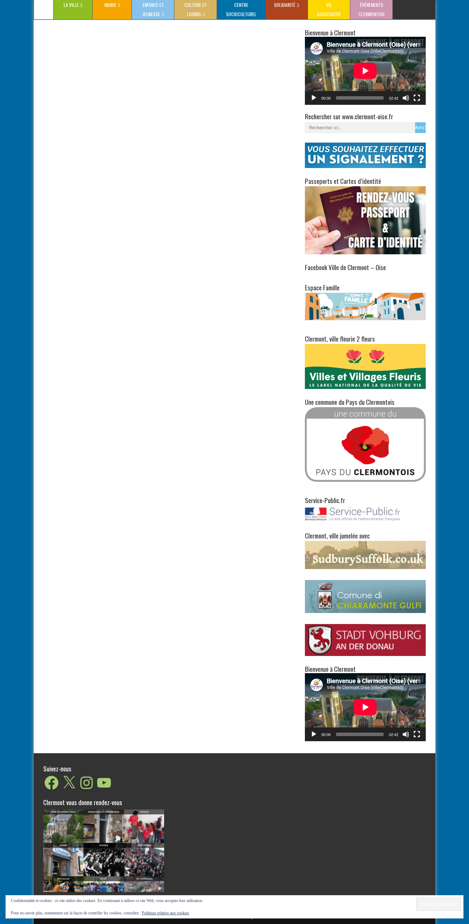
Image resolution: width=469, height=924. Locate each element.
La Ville (71, 4)
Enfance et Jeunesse (153, 9)
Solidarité (284, 4)
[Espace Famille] (365, 306)
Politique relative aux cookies (165, 913)
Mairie (110, 4)
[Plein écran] (416, 97)
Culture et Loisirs (195, 9)
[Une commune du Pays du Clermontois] (365, 444)
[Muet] (405, 97)
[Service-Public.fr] (365, 521)
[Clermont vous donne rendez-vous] (103, 850)
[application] (365, 71)
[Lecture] (313, 97)
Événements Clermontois (371, 9)
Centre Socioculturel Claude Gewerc (240, 10)
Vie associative (329, 9)
